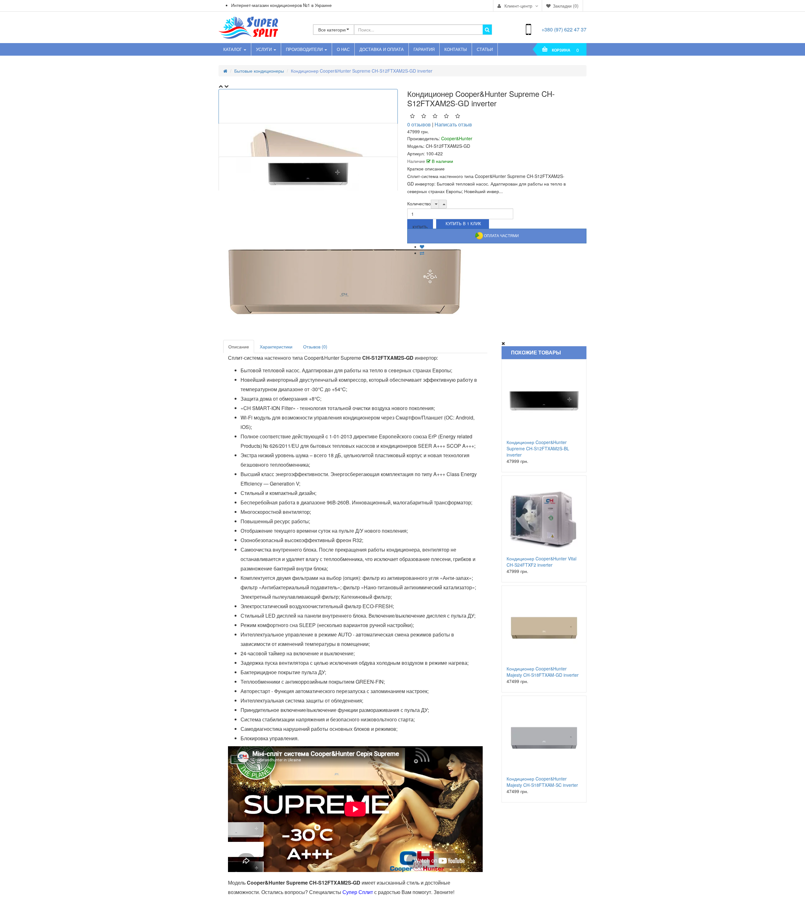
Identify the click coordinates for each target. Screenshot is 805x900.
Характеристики (276, 346)
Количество (419, 203)
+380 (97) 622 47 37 (563, 29)
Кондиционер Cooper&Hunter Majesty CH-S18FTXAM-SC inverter (542, 781)
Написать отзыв (453, 124)
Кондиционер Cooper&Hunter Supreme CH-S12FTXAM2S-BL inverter (538, 448)
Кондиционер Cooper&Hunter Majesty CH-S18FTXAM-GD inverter (543, 671)
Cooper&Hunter (456, 138)
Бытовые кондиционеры (259, 71)
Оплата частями (501, 235)
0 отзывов (419, 124)
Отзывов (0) (315, 346)
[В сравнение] (422, 253)
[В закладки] (422, 246)
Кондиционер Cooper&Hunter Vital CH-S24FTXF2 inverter (541, 561)
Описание (238, 346)
